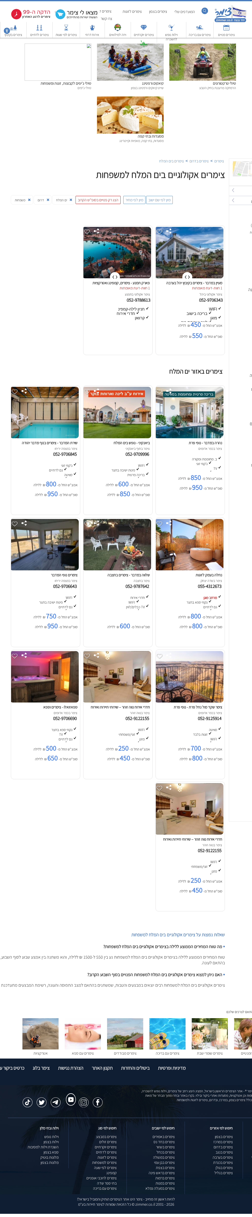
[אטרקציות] (143, 46)
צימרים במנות (165, 1183)
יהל (202, 294)
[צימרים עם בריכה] (200, 29)
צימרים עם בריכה (200, 34)
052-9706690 (66, 718)
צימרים (219, 161)
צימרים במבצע (106, 1136)
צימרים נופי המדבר (64, 574)
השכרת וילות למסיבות (43, 1147)
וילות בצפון (51, 1141)
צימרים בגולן (224, 1167)
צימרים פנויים (226, 34)
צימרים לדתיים (39, 34)
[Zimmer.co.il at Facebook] (98, 1100)
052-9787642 (138, 586)
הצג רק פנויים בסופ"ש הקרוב (98, 200)
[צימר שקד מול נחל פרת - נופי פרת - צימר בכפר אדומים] (189, 701)
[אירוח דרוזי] (92, 29)
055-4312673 (210, 586)
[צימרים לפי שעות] (66, 29)
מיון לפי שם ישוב (159, 200)
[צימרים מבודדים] (125, 1048)
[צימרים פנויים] (226, 29)
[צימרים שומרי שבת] (210, 1048)
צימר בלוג (41, 1068)
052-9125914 (210, 718)
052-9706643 (66, 586)
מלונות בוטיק (49, 1157)
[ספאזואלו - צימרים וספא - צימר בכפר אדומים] (44, 701)
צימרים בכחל (166, 1152)
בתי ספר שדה (107, 1183)
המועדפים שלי (184, 11)
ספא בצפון (51, 1152)
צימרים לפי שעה (105, 1167)
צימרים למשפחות (104, 1162)
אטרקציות (144, 51)
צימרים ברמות (165, 1178)
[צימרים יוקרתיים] (143, 29)
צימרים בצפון (158, 11)
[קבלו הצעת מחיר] (74, 18)
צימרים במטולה (164, 1157)
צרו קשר (106, 18)
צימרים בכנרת (223, 1162)
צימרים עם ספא (83, 1053)
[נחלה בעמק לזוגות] (189, 569)
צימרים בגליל (223, 1172)
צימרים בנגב (224, 1152)
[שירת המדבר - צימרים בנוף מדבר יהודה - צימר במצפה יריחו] (44, 436)
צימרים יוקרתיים (144, 34)
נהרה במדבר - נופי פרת (205, 442)
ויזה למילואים (117, 34)
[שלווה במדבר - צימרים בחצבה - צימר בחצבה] (116, 569)
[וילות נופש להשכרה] (171, 29)
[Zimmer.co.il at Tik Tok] (27, 1100)
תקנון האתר (102, 1068)
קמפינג (111, 1172)
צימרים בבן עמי (164, 1162)
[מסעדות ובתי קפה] (130, 99)
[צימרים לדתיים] (39, 29)
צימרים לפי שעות (66, 34)
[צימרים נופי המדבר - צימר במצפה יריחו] (44, 569)
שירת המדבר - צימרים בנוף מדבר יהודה (50, 442)
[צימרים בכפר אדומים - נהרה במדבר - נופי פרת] (189, 436)
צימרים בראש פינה (162, 1172)
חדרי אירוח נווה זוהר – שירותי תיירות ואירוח (120, 707)
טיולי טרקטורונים (224, 83)
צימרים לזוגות (132, 11)
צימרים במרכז (223, 1141)
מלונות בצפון (50, 1162)
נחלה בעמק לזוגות (209, 574)
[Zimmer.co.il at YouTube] (70, 1095)
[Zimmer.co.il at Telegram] (56, 1100)
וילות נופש (51, 1136)
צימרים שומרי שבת (210, 1053)
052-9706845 (66, 454)
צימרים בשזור (165, 1147)
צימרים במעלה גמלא (160, 1188)
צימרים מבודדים (125, 1053)
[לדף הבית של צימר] (230, 21)
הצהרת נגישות (70, 1068)
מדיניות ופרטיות (172, 1068)
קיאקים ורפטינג (153, 83)
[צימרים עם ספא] (83, 1048)
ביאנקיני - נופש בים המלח (132, 442)
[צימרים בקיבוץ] (13, 29)
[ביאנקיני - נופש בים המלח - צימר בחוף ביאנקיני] (116, 436)
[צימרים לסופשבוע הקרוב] (27, 18)
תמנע (128, 294)
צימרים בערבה (223, 1157)
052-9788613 (139, 300)
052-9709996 (138, 454)
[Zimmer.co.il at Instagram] (84, 1100)
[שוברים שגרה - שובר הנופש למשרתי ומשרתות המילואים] (117, 29)
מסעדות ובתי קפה (151, 136)
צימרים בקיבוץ (13, 34)
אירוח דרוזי (92, 34)
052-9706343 (211, 300)
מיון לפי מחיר (134, 200)
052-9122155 (138, 718)
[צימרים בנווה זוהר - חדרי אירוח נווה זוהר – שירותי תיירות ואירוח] (116, 701)
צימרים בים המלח (171, 161)
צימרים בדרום (199, 161)
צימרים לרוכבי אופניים (101, 1178)
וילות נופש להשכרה (171, 36)
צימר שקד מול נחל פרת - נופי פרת (198, 707)
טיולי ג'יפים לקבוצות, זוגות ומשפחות (66, 83)
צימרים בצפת (165, 1167)
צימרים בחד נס (164, 1141)
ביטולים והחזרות (135, 1068)
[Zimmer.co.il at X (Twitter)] (42, 1100)
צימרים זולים (108, 1141)
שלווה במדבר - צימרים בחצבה (129, 574)
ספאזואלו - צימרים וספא (60, 707)
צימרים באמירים (164, 1136)
